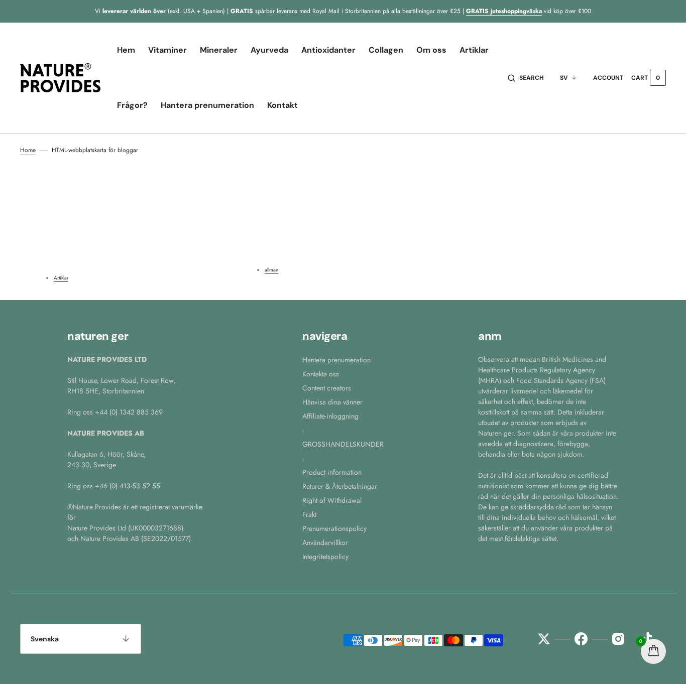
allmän (271, 269)
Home (28, 150)
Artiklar (61, 278)
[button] (526, 78)
